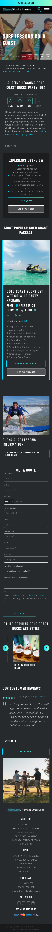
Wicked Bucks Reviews (26, 860)
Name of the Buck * (11, 508)
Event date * (8, 543)
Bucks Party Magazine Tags (26, 840)
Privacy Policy (26, 871)
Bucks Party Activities (21, 65)
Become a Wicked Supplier (26, 828)
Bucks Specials (26, 824)
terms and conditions (25, 595)
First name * (8, 473)
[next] (46, 648)
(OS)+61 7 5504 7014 (26, 887)
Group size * (8, 554)
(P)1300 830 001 (26, 883)
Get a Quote (26, 201)
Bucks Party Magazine (26, 836)
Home (5, 65)
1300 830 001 (27, 3)
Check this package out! (26, 363)
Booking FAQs (26, 863)
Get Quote (19, 613)
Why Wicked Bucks (26, 832)
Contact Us (26, 844)
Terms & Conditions (26, 867)
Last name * (8, 485)
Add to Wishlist (26, 209)
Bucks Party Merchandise (26, 856)
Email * (6, 520)
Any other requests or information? (16, 577)
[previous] (6, 648)
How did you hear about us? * (14, 566)
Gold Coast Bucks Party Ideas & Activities (23, 68)
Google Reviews (38, 696)
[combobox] (9, 502)
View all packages (26, 372)
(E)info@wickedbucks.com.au (26, 891)
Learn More (26, 751)
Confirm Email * (9, 531)
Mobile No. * (8, 496)
